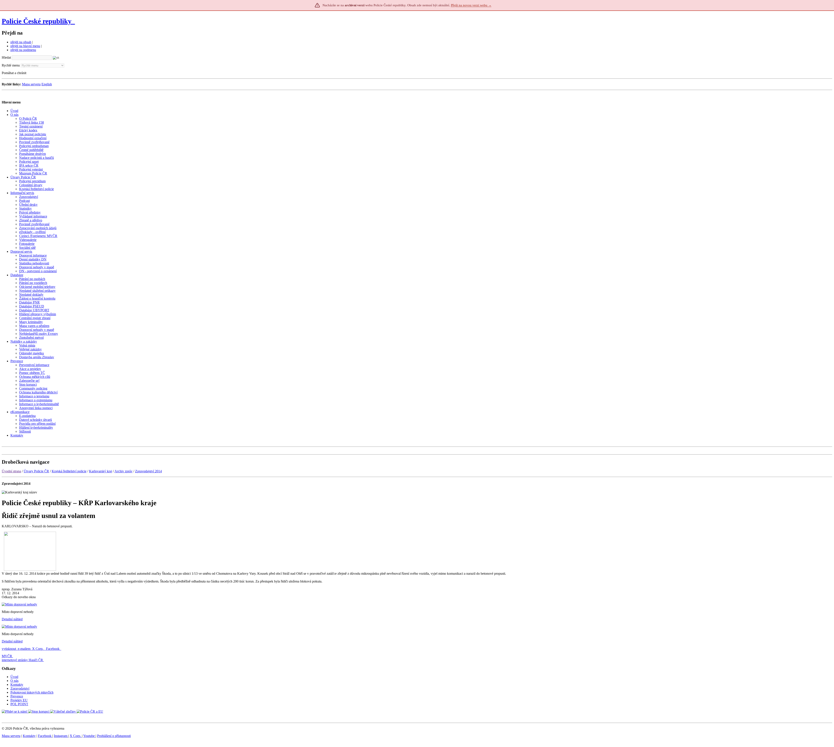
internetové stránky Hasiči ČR (22, 660)
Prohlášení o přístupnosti (114, 736)
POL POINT (19, 704)
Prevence (16, 696)
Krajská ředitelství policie (69, 471)
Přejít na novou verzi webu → (471, 5)
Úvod (14, 677)
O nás (14, 680)
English (46, 84)
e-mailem (24, 649)
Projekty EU (19, 700)
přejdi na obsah (20, 42)
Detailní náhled (12, 619)
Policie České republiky (36, 21)
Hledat (6, 57)
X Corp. (38, 649)
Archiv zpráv (123, 471)
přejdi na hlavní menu (25, 46)
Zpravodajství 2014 (148, 471)
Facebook (53, 649)
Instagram (61, 736)
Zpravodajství (19, 688)
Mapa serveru (31, 84)
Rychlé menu (11, 65)
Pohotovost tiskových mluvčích (31, 692)
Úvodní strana (11, 471)
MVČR (7, 656)
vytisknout (9, 649)
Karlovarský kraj (100, 471)
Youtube (89, 736)
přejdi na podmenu (23, 50)
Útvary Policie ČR (36, 471)
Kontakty (16, 684)
